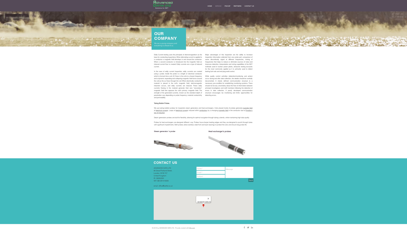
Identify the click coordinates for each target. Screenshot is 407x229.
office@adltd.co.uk (166, 186)
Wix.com (192, 228)
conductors (203, 110)
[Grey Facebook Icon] (244, 227)
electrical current (161, 110)
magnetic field (247, 108)
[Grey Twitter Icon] (248, 227)
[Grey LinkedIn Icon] (252, 227)
